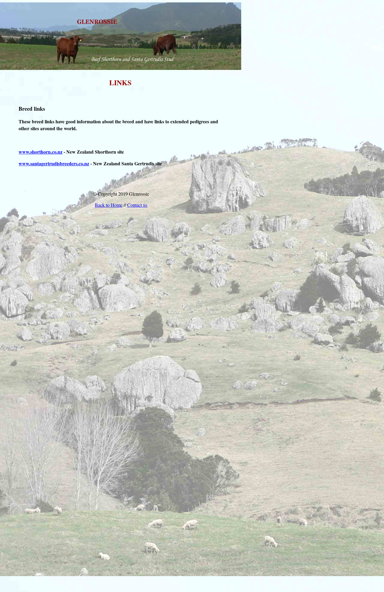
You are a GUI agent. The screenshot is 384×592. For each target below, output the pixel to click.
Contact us (137, 205)
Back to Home (108, 205)
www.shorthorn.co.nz (40, 151)
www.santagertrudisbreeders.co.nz (54, 163)
